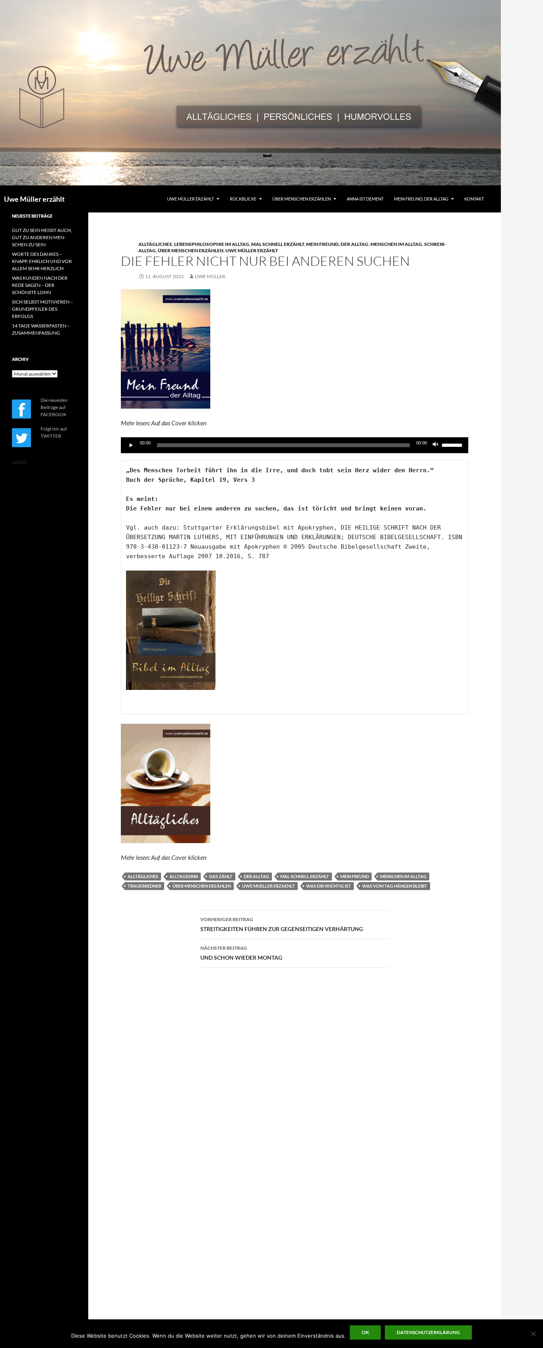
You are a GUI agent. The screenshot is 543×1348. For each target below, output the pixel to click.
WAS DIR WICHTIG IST (328, 885)
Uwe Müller (210, 276)
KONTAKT (474, 198)
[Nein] (533, 1334)
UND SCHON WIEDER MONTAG (241, 953)
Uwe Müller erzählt (34, 199)
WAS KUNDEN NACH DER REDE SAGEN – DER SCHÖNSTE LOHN (40, 285)
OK (365, 1332)
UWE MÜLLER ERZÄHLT (190, 198)
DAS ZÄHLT (221, 876)
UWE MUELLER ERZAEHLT (268, 885)
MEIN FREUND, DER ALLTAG (421, 198)
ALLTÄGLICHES (155, 244)
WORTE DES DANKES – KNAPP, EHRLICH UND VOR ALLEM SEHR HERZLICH (42, 261)
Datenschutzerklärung (428, 1332)
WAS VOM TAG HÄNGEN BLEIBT (394, 885)
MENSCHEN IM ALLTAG (396, 244)
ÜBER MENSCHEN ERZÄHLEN (301, 198)
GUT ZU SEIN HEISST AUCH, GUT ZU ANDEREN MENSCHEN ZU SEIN (42, 237)
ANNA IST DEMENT (365, 198)
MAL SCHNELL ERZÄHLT (277, 244)
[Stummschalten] (436, 445)
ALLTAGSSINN (183, 876)
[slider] (453, 444)
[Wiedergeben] (131, 445)
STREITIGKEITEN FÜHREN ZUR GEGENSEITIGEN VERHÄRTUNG (281, 924)
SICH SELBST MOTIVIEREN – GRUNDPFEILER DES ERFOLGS (42, 309)
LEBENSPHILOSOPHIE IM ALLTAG (211, 244)
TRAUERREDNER (144, 885)
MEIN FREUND (354, 876)
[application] (294, 445)
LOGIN (19, 462)
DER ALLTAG (256, 876)
